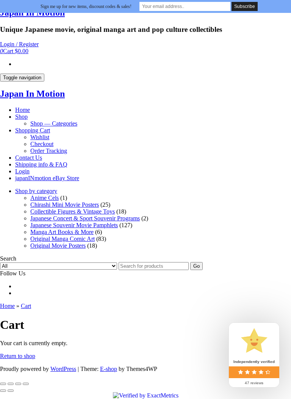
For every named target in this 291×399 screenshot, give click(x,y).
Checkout (41, 144)
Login (22, 171)
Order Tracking (48, 151)
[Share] (11, 384)
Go (196, 266)
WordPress (63, 369)
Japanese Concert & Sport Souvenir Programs (85, 218)
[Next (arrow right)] (11, 391)
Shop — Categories (53, 123)
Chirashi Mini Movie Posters (64, 204)
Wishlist (39, 137)
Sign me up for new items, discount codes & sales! (86, 6)
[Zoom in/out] (26, 384)
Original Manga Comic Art (62, 239)
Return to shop (17, 356)
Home (22, 110)
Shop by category (36, 191)
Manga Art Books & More (62, 232)
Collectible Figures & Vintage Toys (72, 211)
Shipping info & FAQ (41, 164)
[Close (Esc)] (3, 384)
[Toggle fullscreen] (18, 384)
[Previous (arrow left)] (3, 391)
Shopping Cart (32, 130)
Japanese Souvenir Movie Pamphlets (74, 225)
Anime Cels (44, 198)
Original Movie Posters (58, 245)
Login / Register (19, 44)
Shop (21, 116)
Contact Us (28, 157)
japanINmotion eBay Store (47, 178)
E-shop (108, 369)
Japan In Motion (32, 94)
